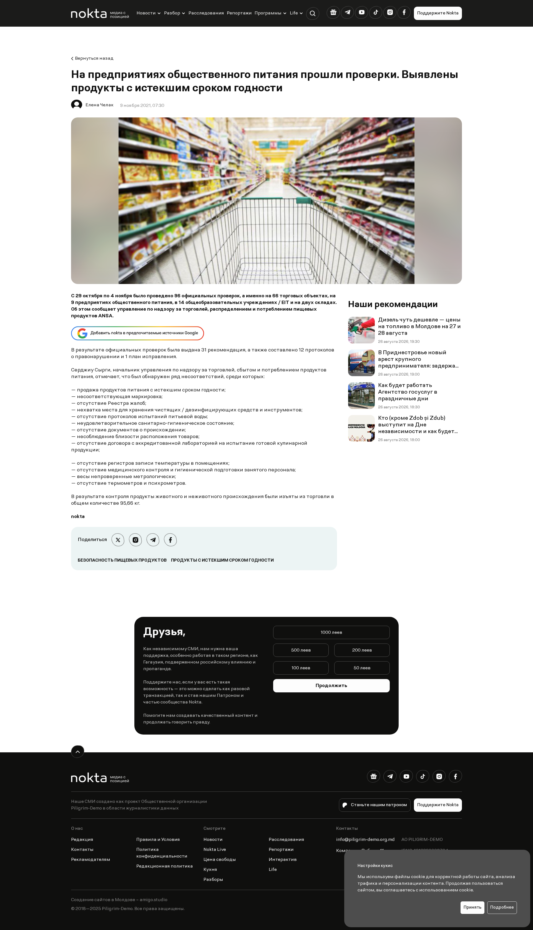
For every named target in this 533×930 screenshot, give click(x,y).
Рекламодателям (90, 860)
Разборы (213, 880)
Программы (268, 13)
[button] (312, 13)
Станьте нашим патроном (379, 805)
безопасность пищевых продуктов (122, 560)
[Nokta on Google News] (333, 12)
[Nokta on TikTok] (375, 12)
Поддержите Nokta (438, 13)
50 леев (362, 668)
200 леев (362, 650)
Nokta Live (214, 850)
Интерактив (283, 860)
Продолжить (331, 685)
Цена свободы (219, 860)
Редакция (82, 840)
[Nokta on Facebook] (404, 12)
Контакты (82, 850)
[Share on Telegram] (152, 540)
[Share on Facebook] (170, 540)
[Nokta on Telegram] (347, 12)
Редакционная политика (164, 866)
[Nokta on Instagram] (389, 12)
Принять (472, 908)
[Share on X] (117, 540)
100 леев (300, 668)
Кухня (210, 870)
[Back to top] (77, 751)
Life (294, 13)
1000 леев (331, 632)
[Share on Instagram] (135, 540)
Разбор (172, 13)
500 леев (301, 650)
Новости (146, 13)
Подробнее (502, 908)
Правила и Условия (158, 840)
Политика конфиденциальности (161, 853)
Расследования (206, 13)
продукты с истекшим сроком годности (222, 560)
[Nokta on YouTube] (361, 12)
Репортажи (239, 13)
